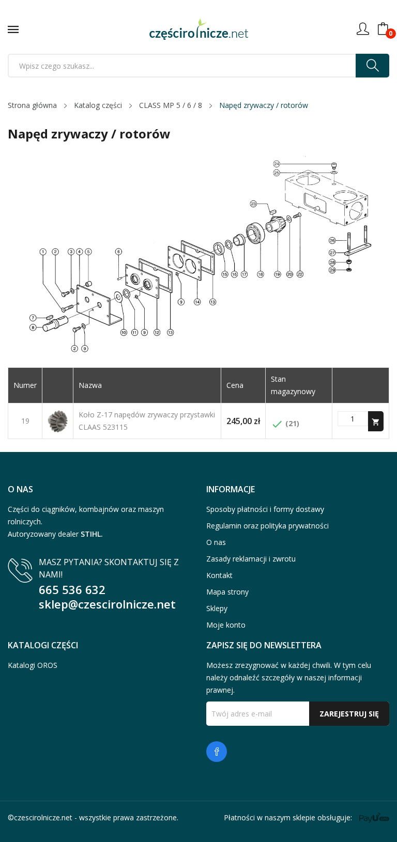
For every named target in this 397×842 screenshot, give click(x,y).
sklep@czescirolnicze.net (107, 604)
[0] (383, 29)
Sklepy (216, 608)
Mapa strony (227, 592)
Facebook (216, 751)
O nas (216, 542)
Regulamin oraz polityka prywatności (267, 526)
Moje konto (226, 625)
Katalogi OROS (32, 665)
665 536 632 (72, 589)
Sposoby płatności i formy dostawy (265, 509)
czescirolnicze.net (43, 817)
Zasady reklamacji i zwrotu (251, 559)
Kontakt (219, 575)
